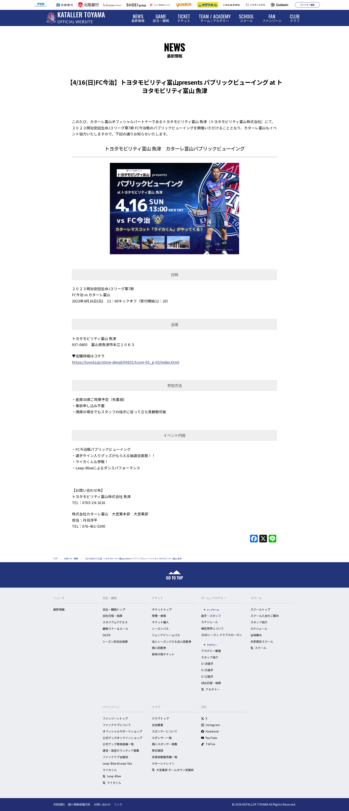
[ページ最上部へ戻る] (174, 575)
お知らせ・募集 (71, 558)
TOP (55, 558)
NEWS (174, 47)
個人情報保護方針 (79, 804)
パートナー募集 (307, 4)
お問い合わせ (102, 804)
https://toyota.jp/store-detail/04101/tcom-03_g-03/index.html (125, 362)
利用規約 (59, 804)
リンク (118, 804)
